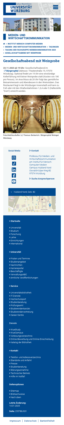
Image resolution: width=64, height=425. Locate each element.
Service (14, 286)
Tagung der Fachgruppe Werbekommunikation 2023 (30, 50)
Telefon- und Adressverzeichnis (26, 357)
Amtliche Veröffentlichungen (24, 277)
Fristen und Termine (20, 258)
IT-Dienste (15, 296)
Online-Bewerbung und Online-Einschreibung (32, 339)
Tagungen (54, 47)
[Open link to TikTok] (12, 164)
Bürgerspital (12, 71)
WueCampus (17, 332)
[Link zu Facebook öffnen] (12, 176)
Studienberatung (18, 302)
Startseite (15, 221)
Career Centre (17, 315)
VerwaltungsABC (19, 274)
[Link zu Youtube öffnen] (12, 182)
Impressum (15, 421)
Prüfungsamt (17, 305)
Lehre (13, 237)
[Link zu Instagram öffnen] (12, 158)
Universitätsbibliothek (21, 292)
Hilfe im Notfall (18, 376)
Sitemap (15, 391)
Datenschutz (30, 421)
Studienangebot (18, 261)
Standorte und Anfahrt (21, 360)
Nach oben (16, 397)
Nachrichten (16, 265)
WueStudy (15, 329)
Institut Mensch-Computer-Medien (25, 44)
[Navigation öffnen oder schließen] (55, 7)
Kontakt (35, 151)
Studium (15, 231)
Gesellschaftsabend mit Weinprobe (23, 53)
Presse (14, 363)
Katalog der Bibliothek (21, 342)
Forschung (16, 234)
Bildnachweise (18, 394)
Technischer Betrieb (20, 373)
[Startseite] (4, 44)
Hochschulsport (18, 299)
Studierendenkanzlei (20, 308)
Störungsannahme (20, 370)
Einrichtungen (17, 240)
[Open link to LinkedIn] (12, 170)
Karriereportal (17, 268)
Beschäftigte (17, 271)
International (17, 243)
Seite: (12, 411)
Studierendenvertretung (22, 312)
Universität (16, 227)
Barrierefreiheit (47, 421)
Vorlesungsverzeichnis (21, 336)
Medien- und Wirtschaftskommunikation (29, 37)
